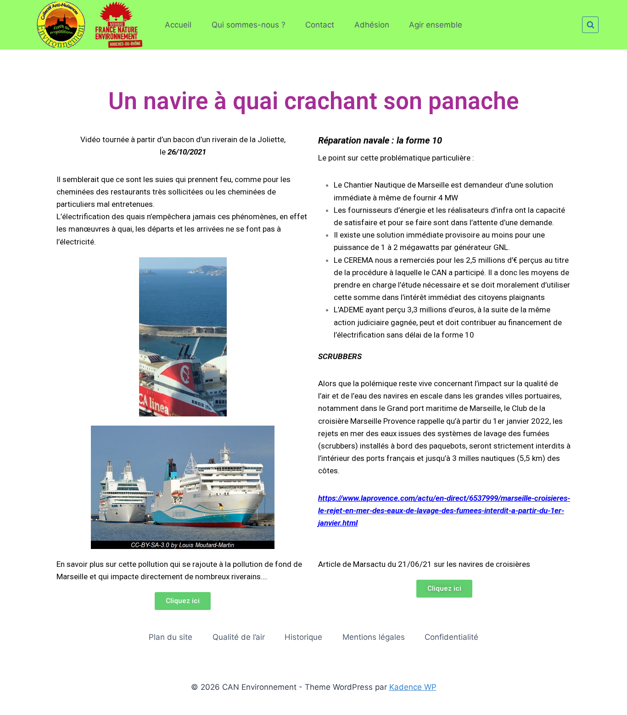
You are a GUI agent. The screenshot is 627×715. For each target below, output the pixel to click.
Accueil (178, 24)
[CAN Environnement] (86, 25)
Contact (319, 24)
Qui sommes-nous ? (249, 24)
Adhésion (371, 24)
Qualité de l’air (239, 637)
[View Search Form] (590, 25)
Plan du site (170, 637)
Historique (303, 637)
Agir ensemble (435, 24)
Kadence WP (413, 687)
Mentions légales (373, 637)
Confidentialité (451, 637)
